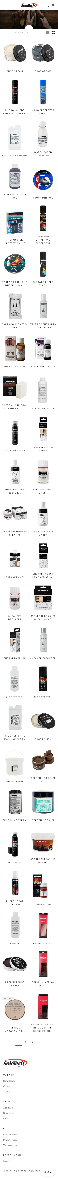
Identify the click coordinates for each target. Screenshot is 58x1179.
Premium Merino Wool (43, 984)
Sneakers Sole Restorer (15, 491)
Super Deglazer (15, 366)
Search (6, 1091)
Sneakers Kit (15, 577)
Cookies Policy (10, 1134)
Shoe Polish (43, 739)
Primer (15, 943)
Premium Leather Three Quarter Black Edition (43, 1027)
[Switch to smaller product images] (53, 32)
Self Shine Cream (15, 820)
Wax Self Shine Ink (15, 155)
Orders (6, 1086)
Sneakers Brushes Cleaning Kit (43, 617)
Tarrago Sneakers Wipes (15, 326)
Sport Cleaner (15, 450)
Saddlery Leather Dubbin (43, 860)
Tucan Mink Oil (43, 198)
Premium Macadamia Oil (15, 1029)
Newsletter (9, 1113)
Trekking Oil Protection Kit (15, 241)
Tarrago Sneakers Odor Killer (43, 326)
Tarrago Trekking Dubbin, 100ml (15, 283)
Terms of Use (10, 1145)
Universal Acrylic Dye (15, 196)
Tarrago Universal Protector (43, 239)
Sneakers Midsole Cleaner (14, 533)
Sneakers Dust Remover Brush (43, 575)
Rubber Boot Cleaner (15, 903)
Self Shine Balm (43, 820)
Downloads (9, 1080)
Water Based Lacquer (43, 154)
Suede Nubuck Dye (43, 366)
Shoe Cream (15, 71)
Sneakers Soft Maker (43, 491)
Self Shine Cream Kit (43, 779)
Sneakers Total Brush (43, 449)
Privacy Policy (10, 1139)
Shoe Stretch (14, 697)
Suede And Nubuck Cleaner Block (15, 407)
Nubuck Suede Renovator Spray (15, 112)
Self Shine (15, 862)
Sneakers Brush (15, 658)
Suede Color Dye (43, 408)
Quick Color (43, 904)
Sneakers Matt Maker (43, 533)
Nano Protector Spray (43, 112)
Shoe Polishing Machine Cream (15, 737)
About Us (8, 1107)
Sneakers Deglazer (14, 617)
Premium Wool (43, 943)
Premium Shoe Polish (14, 984)
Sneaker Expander (43, 658)
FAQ (5, 1118)
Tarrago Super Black (43, 283)
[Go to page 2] (39, 1042)
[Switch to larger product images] (47, 32)
